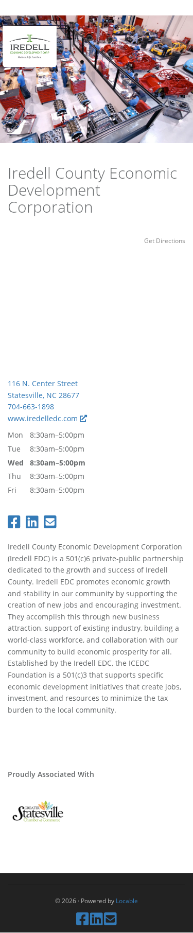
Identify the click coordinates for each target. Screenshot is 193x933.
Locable (127, 900)
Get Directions (164, 240)
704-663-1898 (31, 406)
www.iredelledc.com (44, 418)
